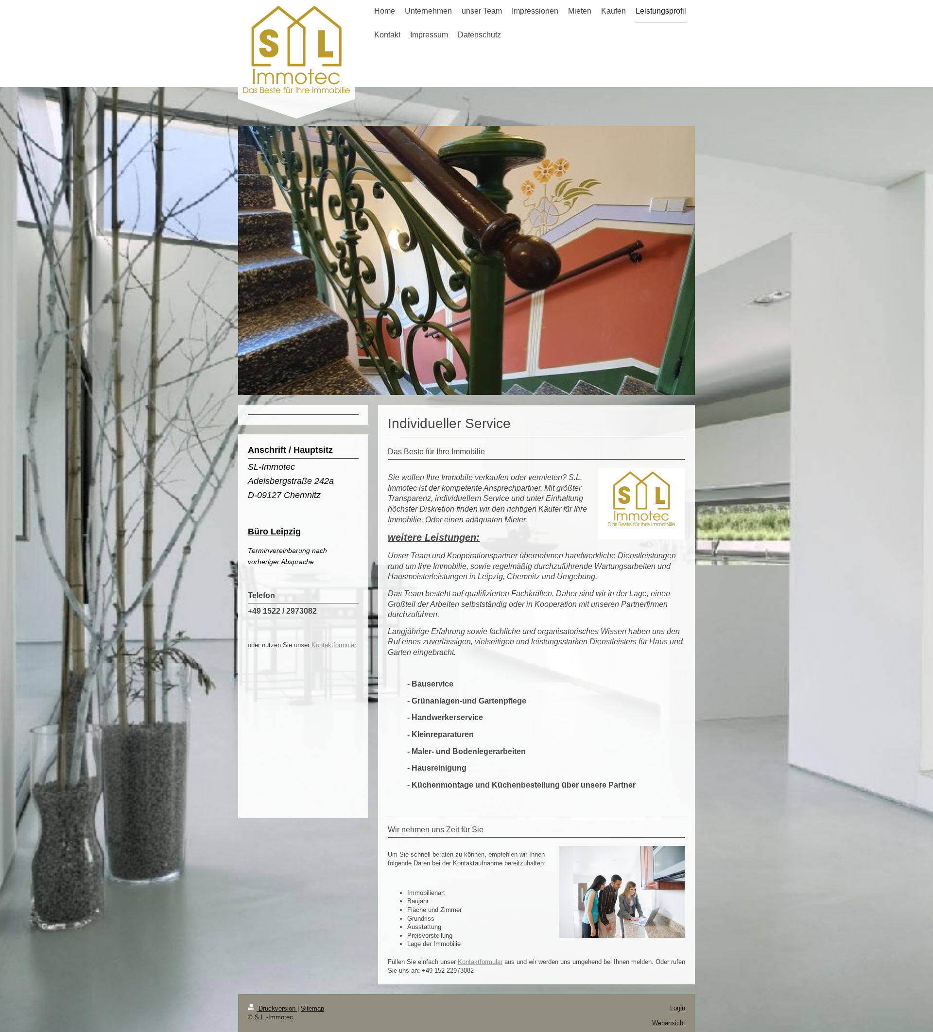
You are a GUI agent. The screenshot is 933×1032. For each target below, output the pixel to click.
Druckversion (277, 1008)
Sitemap (312, 1008)
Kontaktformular (480, 961)
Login (677, 1008)
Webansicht (668, 1023)
